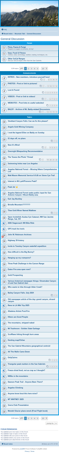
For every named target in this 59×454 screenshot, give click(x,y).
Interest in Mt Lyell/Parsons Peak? (22, 181)
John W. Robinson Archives (19, 235)
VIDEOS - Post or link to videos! (21, 96)
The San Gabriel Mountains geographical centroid (29, 346)
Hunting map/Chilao (16, 340)
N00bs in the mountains (18, 376)
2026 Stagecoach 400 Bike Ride (21, 223)
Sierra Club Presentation (18, 405)
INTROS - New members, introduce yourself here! (29, 77)
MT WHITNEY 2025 (16, 399)
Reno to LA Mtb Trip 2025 (18, 305)
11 (56, 80)
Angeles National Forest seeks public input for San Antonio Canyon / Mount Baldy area (29, 194)
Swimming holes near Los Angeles (23, 164)
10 (53, 80)
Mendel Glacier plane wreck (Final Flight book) (27, 411)
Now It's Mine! (14, 145)
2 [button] (28, 68)
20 (50, 160)
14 (53, 112)
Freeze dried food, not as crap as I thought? (26, 370)
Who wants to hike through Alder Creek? (25, 287)
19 (47, 160)
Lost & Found (13, 90)
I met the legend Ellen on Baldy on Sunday (26, 133)
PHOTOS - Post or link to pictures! (22, 83)
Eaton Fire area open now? (19, 269)
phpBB (22, 449)
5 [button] (37, 68)
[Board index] (29, 13)
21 (53, 160)
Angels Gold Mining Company (20, 127)
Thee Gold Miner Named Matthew (22, 210)
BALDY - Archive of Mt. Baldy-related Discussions (29, 109)
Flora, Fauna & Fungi (17, 47)
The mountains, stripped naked (21, 323)
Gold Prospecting (15, 275)
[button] (21, 68)
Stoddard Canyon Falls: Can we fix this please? (28, 121)
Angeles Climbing (15, 388)
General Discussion (12, 38)
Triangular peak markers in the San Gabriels (26, 364)
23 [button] (43, 68)
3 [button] (31, 68)
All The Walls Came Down (19, 352)
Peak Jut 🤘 (13, 187)
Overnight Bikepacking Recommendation (25, 151)
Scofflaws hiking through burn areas (23, 334)
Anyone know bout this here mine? (23, 393)
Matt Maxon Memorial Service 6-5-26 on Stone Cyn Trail (31, 175)
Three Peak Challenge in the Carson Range (26, 264)
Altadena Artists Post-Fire (19, 311)
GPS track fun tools (16, 229)
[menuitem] (4, 29)
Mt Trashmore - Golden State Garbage (24, 328)
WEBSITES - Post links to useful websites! (26, 103)
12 (56, 86)
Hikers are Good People (18, 317)
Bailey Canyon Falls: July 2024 (21, 293)
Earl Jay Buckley (15, 199)
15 (56, 112)
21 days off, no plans (17, 138)
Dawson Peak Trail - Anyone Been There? (25, 382)
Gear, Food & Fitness (17, 53)
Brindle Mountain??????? (19, 205)
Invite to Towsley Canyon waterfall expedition (27, 246)
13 (50, 112)
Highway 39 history (16, 240)
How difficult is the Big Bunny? (21, 252)
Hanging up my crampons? (19, 258)
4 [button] (34, 68)
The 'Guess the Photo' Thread (20, 157)
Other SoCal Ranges (16, 59)
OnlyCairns (12, 357)
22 (56, 160)
